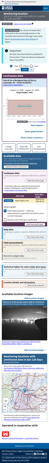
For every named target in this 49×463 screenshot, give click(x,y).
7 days (15, 66)
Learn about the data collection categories (20, 163)
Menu (46, 8)
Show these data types (35, 237)
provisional (42, 122)
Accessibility (28, 451)
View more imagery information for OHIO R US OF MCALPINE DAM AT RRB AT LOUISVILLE (21, 342)
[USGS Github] (37, 454)
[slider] (43, 119)
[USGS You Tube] (43, 454)
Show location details (35, 285)
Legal (20, 451)
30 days (26, 66)
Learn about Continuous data (16, 190)
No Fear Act (19, 460)
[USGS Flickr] (40, 454)
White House (8, 460)
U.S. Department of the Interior (14, 457)
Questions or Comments (24, 446)
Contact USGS (7, 454)
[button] (24, 390)
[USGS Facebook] (35, 454)
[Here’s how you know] (24, 3)
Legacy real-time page (22, 24)
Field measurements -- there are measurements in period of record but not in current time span (25, 213)
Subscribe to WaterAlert (13, 85)
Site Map (38, 451)
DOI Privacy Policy (9, 451)
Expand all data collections (16, 166)
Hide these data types (35, 180)
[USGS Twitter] (32, 454)
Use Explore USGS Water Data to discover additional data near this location (24, 369)
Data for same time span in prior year (22, 220)
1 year (36, 66)
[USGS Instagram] (45, 454)
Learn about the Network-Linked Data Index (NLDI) (22, 418)
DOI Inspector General (38, 457)
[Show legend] (45, 404)
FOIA (27, 460)
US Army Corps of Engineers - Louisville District (20, 438)
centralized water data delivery (23, 39)
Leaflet (11, 412)
